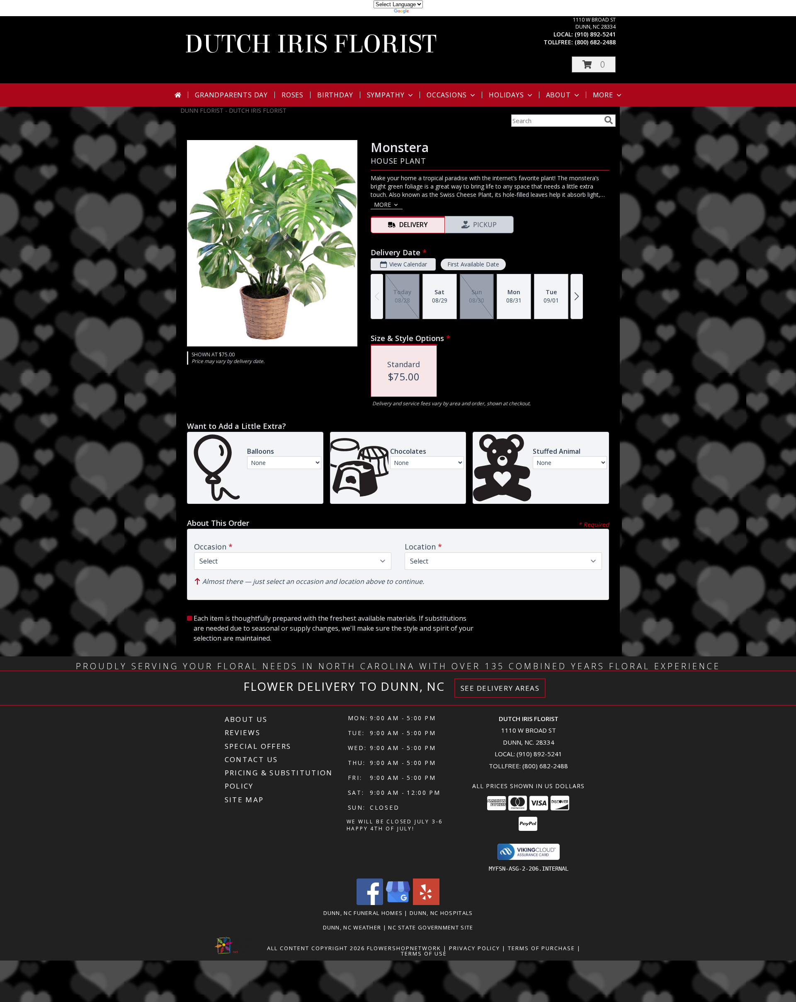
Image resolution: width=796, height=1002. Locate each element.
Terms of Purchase (541, 948)
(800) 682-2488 (595, 42)
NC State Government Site (430, 927)
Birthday (335, 94)
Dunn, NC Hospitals (441, 913)
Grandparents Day (231, 94)
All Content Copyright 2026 (316, 948)
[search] (608, 120)
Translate (423, 12)
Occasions (447, 94)
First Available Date (473, 264)
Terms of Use (424, 953)
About (558, 94)
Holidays (506, 94)
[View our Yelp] (426, 903)
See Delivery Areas (500, 688)
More (603, 94)
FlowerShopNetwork (404, 948)
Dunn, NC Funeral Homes (363, 913)
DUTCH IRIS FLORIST (310, 44)
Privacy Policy (474, 948)
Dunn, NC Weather (352, 927)
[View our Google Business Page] (398, 903)
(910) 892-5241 (595, 34)
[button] (594, 64)
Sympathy (386, 94)
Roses (292, 94)
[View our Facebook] (370, 903)
